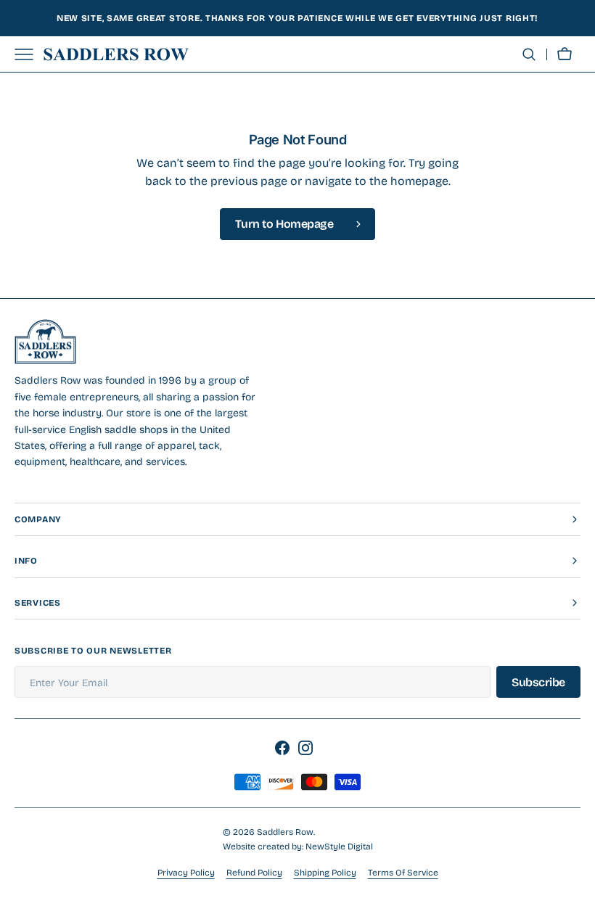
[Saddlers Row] (116, 54)
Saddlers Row (285, 832)
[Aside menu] (29, 54)
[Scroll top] (577, 880)
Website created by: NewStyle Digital (298, 846)
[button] (529, 54)
